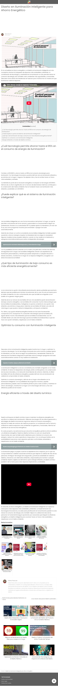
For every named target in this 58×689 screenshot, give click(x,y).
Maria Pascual (8, 33)
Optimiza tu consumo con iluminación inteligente (17, 138)
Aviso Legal (4, 681)
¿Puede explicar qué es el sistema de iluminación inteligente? (21, 134)
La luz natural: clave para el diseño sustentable (43, 598)
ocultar (33, 126)
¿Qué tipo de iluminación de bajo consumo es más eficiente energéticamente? (27, 136)
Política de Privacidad (6, 679)
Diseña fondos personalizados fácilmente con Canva (14, 598)
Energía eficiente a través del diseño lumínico (16, 140)
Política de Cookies (6, 683)
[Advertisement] (29, 22)
